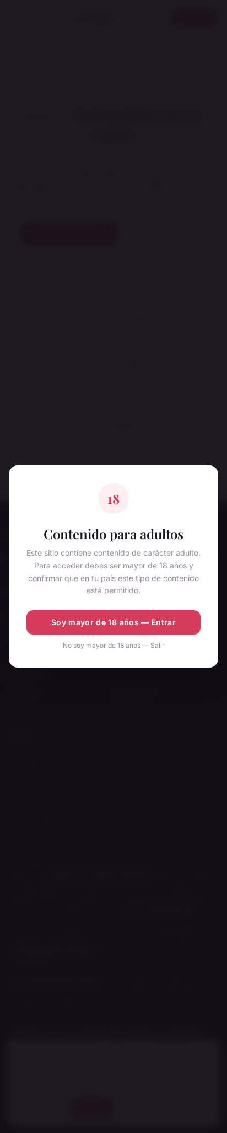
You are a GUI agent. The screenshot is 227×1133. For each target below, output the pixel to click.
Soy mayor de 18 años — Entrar (113, 622)
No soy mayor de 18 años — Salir (114, 645)
